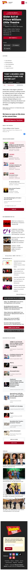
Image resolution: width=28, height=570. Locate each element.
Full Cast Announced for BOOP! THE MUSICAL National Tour (13, 465)
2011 (4, 85)
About (12, 561)
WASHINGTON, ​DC (11, 3)
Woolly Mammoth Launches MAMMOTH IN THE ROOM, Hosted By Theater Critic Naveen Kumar (13, 308)
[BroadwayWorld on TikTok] (20, 554)
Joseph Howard (9, 68)
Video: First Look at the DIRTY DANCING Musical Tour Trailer (12, 319)
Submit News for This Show (14, 120)
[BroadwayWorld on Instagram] (13, 554)
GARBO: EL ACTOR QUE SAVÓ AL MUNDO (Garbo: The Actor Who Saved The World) (16, 146)
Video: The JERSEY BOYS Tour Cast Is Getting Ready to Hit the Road (13, 302)
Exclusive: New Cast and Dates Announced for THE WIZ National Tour (14, 323)
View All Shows (14, 439)
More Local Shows (14, 327)
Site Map (20, 562)
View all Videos (20, 294)
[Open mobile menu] (26, 2)
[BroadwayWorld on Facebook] (10, 554)
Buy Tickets (12, 38)
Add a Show (14, 442)
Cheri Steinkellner (9, 64)
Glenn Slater (8, 66)
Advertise (7, 561)
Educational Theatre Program (14, 189)
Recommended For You (8, 216)
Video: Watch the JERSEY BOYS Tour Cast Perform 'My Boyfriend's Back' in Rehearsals (14, 314)
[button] (22, 2)
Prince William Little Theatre (16, 26)
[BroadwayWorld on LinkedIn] (17, 554)
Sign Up (8, 548)
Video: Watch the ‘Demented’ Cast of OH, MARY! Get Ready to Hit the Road (14, 495)
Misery (11, 156)
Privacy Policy (20, 566)
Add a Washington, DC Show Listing (14, 331)
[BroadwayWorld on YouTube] (13, 557)
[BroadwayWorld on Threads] (10, 557)
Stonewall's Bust (13, 175)
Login (19, 2)
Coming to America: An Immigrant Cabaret (15, 165)
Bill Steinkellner (9, 62)
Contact (17, 561)
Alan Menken (8, 60)
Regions (15, 562)
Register (15, 2)
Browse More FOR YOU (13, 255)
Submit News (9, 562)
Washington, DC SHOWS (9, 338)
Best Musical (11, 85)
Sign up (14, 209)
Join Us (21, 561)
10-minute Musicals (14, 182)
